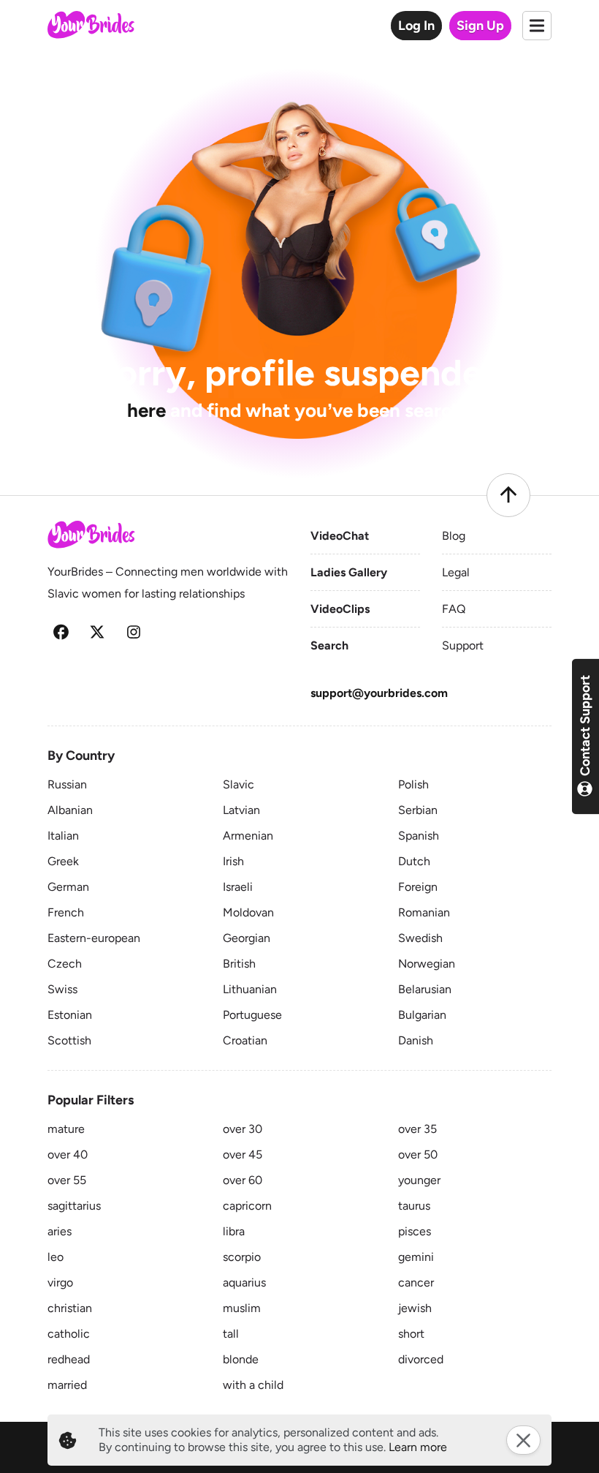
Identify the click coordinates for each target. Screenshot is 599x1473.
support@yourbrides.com (379, 693)
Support (463, 645)
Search (329, 645)
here (146, 410)
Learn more (418, 1447)
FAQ (453, 609)
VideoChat (339, 536)
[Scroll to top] (508, 495)
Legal (456, 572)
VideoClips (340, 609)
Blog (453, 536)
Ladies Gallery (348, 572)
